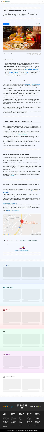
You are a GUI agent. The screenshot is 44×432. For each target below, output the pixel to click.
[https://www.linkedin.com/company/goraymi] (22, 408)
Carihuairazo (27, 84)
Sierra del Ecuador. (22, 134)
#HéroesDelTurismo (14, 210)
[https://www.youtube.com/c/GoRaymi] (26, 405)
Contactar (7, 24)
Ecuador (12, 175)
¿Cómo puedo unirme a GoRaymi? (5, 425)
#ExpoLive (8, 210)
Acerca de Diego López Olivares (10, 203)
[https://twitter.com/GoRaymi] (21, 405)
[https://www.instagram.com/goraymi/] (23, 405)
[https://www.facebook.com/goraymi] (18, 405)
